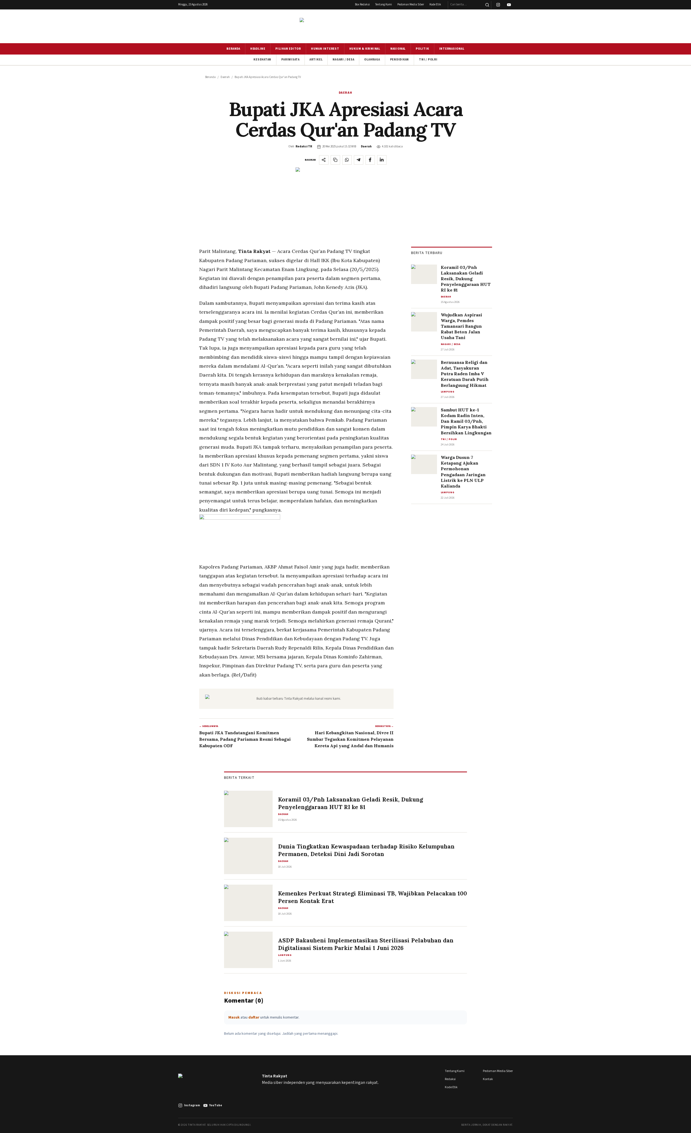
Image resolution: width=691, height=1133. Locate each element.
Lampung (448, 392)
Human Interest (325, 49)
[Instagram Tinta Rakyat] (498, 5)
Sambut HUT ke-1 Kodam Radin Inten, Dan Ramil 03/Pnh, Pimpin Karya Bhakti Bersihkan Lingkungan (466, 421)
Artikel (316, 60)
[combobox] (465, 5)
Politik (422, 49)
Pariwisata (290, 60)
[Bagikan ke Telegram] (358, 160)
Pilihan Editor (288, 49)
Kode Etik (435, 4)
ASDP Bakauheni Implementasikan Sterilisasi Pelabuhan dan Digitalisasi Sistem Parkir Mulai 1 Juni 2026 (365, 944)
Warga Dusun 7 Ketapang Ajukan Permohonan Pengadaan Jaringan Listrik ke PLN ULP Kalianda (463, 472)
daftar (253, 1017)
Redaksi (450, 1079)
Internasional (452, 49)
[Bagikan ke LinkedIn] (382, 160)
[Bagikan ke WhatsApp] (347, 160)
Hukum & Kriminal (364, 49)
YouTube (215, 1105)
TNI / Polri (428, 60)
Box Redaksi (362, 4)
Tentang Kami (383, 4)
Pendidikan (399, 60)
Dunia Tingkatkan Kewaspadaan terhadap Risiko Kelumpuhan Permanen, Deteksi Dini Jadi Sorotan (366, 850)
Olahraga (372, 60)
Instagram (192, 1105)
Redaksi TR (304, 146)
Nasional (398, 49)
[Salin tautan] (335, 160)
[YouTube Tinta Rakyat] (509, 5)
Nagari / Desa (343, 60)
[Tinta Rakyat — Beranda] (345, 26)
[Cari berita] (487, 5)
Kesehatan (262, 60)
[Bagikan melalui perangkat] (323, 160)
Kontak (488, 1079)
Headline (257, 49)
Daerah (225, 77)
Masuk (234, 1017)
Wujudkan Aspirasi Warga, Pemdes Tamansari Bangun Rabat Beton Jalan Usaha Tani (461, 326)
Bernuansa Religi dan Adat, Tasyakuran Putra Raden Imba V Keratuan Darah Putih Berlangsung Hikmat (465, 374)
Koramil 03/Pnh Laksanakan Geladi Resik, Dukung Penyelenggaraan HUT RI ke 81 (466, 279)
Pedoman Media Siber (410, 4)
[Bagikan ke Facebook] (370, 160)
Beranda (233, 49)
